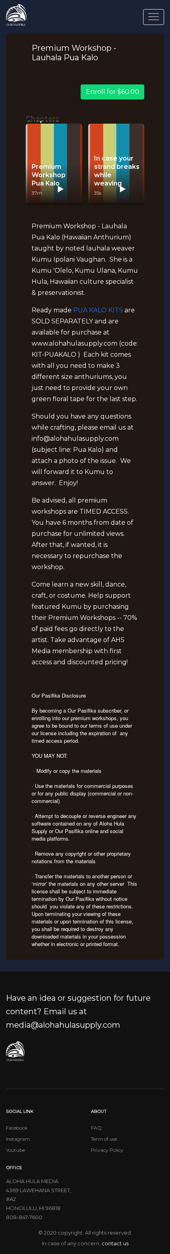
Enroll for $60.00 (112, 92)
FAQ (96, 1128)
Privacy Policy (107, 1150)
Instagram (18, 1139)
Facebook (17, 1128)
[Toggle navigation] (153, 17)
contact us (115, 1243)
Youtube (15, 1150)
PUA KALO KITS (98, 310)
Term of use (104, 1139)
